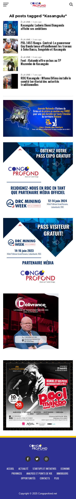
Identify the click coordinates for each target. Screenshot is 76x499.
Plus (56, 478)
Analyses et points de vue (39, 473)
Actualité (23, 468)
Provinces (17, 473)
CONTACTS (45, 478)
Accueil (10, 468)
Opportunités (28, 478)
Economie (65, 468)
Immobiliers (62, 473)
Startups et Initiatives (44, 468)
